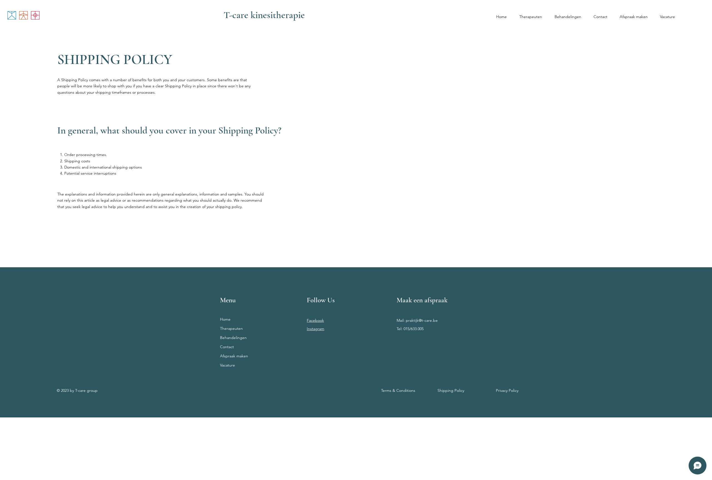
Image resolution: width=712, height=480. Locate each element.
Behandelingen (233, 337)
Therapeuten (231, 328)
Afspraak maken (234, 355)
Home (225, 319)
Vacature (227, 365)
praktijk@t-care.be (422, 320)
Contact (227, 346)
